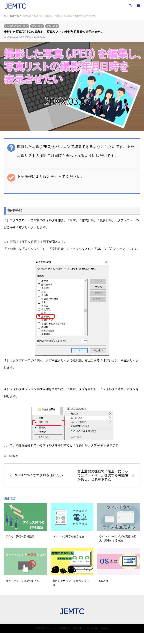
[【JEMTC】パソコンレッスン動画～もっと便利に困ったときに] (15, 5)
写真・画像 (52, 26)
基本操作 (13, 456)
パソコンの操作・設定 (16, 26)
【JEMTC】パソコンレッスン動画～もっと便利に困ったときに (63, 628)
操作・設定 (37, 26)
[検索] (130, 5)
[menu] (138, 5)
